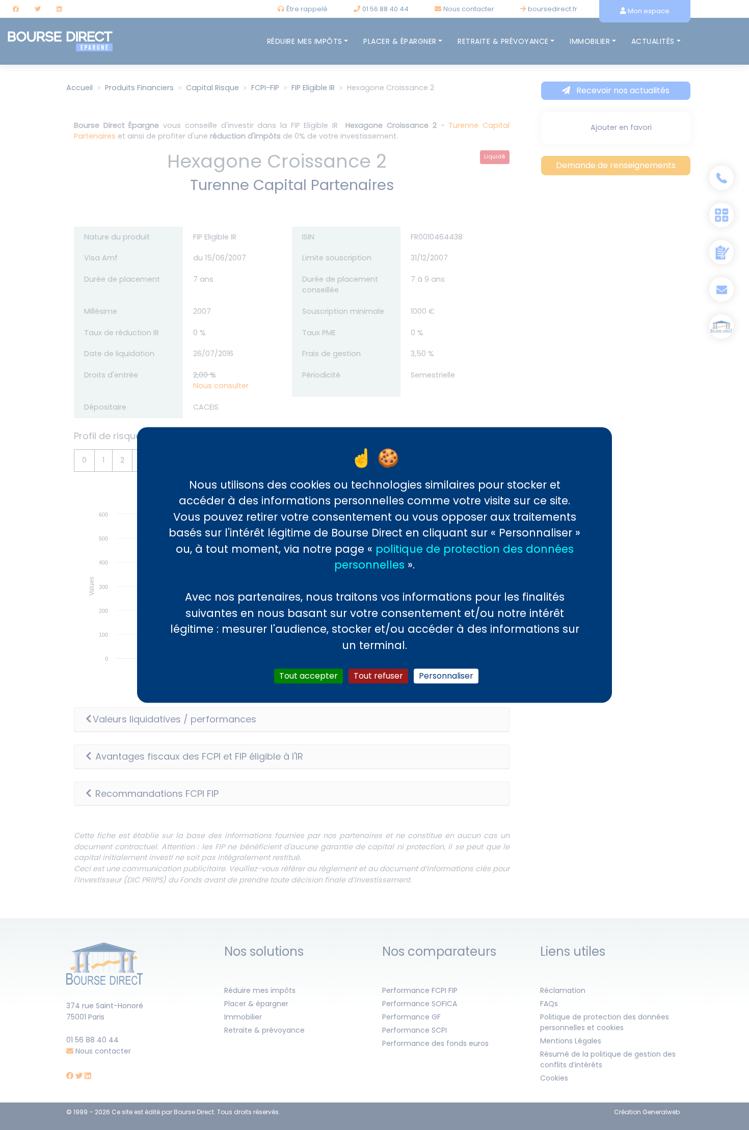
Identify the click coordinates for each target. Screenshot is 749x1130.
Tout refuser (378, 676)
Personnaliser (446, 676)
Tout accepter (308, 676)
